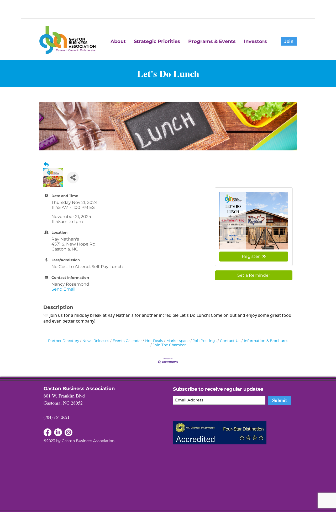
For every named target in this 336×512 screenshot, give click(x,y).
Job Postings (205, 341)
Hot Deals (154, 341)
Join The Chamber (169, 345)
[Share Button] (73, 177)
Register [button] (251, 256)
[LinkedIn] (47, 432)
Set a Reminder (253, 275)
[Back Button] (46, 164)
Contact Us (230, 341)
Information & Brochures (266, 341)
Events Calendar (127, 341)
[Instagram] (68, 432)
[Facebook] (58, 432)
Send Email (63, 289)
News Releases (95, 341)
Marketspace (178, 341)
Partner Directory (63, 341)
